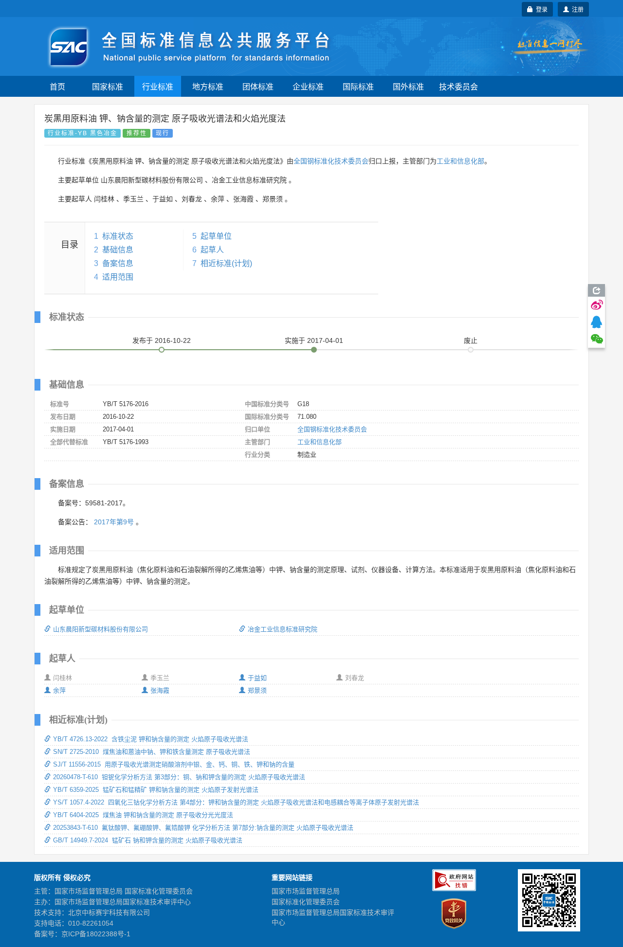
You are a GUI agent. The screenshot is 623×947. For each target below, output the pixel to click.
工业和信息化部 (460, 161)
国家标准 (107, 86)
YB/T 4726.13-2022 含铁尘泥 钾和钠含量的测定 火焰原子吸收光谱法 (150, 739)
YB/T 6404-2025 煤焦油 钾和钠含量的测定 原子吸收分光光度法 (143, 815)
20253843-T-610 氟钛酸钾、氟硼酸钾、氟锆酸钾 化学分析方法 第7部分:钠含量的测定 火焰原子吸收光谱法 (203, 827)
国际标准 (358, 86)
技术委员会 (458, 86)
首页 (57, 86)
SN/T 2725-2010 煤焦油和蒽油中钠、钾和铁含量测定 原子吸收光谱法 (151, 751)
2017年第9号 (114, 522)
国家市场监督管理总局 (306, 891)
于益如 (257, 677)
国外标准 (408, 86)
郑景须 (257, 690)
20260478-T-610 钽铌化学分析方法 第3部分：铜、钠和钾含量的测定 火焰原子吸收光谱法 (179, 777)
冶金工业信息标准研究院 (282, 629)
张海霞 (159, 690)
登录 (540, 9)
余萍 (59, 690)
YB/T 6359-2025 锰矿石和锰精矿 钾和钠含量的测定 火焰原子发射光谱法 (155, 789)
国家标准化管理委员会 (306, 902)
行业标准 (157, 86)
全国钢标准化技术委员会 (330, 161)
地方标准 (207, 86)
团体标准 (258, 86)
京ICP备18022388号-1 (95, 934)
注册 (576, 9)
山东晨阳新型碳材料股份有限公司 (100, 629)
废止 (470, 340)
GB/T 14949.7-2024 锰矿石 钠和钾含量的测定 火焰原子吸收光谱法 (147, 840)
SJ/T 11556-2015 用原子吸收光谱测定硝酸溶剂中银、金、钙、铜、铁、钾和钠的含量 (173, 764)
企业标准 (308, 86)
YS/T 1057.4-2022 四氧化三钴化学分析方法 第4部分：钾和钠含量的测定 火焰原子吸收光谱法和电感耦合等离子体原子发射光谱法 (236, 802)
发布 (161, 340)
